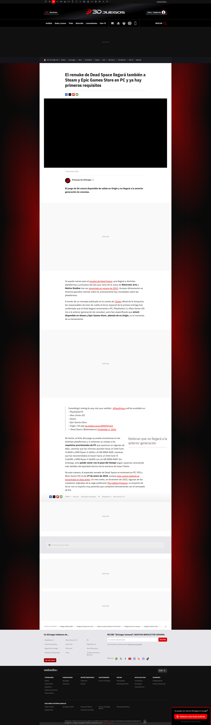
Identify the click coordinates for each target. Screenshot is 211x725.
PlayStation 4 (91, 644)
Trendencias (138, 681)
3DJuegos (105, 11)
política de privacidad (135, 644)
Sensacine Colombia (87, 710)
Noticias (76, 497)
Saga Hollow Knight (51, 648)
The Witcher (122, 60)
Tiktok (147, 658)
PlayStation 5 (106, 497)
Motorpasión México (123, 707)
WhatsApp (116, 658)
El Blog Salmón (157, 681)
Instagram (134, 658)
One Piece (111, 60)
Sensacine (84, 681)
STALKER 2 (88, 60)
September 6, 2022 (107, 429)
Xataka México (49, 707)
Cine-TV (103, 23)
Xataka (47, 681)
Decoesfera (138, 684)
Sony (67, 653)
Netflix (63, 60)
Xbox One (69, 644)
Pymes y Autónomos (159, 684)
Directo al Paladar (104, 681)
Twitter (70, 94)
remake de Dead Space (100, 281)
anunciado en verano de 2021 (103, 288)
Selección (79, 23)
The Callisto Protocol (117, 482)
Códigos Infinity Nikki (66, 626)
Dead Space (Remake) (88, 497)
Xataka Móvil (49, 684)
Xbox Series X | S (119, 497)
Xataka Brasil (49, 710)
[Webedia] (51, 670)
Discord (143, 658)
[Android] (135, 23)
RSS (139, 658)
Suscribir (163, 639)
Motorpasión (121, 681)
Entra (150, 12)
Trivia (71, 23)
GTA (104, 60)
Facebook (66, 94)
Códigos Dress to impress (132, 626)
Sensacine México (86, 707)
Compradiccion (139, 687)
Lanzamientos (91, 23)
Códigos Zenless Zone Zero (85, 626)
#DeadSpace (119, 408)
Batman (138, 60)
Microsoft (69, 648)
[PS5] (118, 23)
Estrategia (72, 60)
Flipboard (73, 94)
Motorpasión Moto (122, 684)
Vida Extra (66, 684)
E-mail (77, 94)
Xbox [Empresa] (92, 648)
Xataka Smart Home (51, 690)
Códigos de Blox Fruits (151, 626)
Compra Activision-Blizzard (93, 654)
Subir (161, 670)
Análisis (49, 23)
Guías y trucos (60, 23)
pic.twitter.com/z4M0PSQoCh (99, 425)
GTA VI (131, 60)
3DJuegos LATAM (68, 707)
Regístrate (157, 12)
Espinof (83, 684)
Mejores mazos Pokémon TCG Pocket (109, 626)
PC (99, 497)
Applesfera (48, 687)
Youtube (130, 658)
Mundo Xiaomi (49, 693)
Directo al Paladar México (104, 708)
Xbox (80, 60)
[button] (82, 179)
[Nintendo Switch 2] (129, 23)
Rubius (97, 60)
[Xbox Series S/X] (124, 23)
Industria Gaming (51, 644)
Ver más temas (50, 660)
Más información (108, 723)
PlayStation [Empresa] (52, 653)
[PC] (112, 23)
